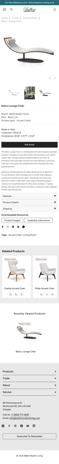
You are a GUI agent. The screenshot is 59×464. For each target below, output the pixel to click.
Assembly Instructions (38, 220)
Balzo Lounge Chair (26, 351)
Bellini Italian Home (19, 114)
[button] (49, 78)
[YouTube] (28, 426)
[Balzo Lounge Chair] (29, 334)
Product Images (12, 220)
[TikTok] (21, 426)
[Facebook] (2, 226)
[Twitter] (8, 226)
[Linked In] (34, 426)
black (16, 294)
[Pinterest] (13, 226)
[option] (29, 52)
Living (15, 17)
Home (4, 17)
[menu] (4, 9)
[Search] (11, 9)
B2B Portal (29, 145)
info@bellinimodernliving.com (24, 418)
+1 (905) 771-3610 (20, 414)
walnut (10, 294)
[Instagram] (3, 426)
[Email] (18, 226)
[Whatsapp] (23, 226)
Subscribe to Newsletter (29, 436)
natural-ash (21, 294)
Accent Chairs (30, 17)
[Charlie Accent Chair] (16, 270)
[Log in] (54, 9)
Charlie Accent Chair (14, 288)
